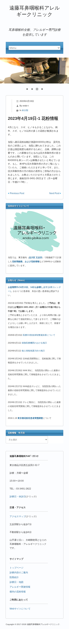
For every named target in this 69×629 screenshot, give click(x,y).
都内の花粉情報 (18, 591)
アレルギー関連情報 (20, 587)
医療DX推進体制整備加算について (39, 335)
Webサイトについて (20, 608)
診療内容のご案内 (19, 572)
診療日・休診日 (18, 496)
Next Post (54, 193)
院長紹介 (14, 577)
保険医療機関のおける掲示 (34, 343)
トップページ (16, 567)
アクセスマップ (18, 516)
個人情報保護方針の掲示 (33, 351)
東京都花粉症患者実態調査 (30, 418)
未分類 (25, 110)
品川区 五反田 (35, 257)
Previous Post (17, 193)
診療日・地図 (16, 582)
